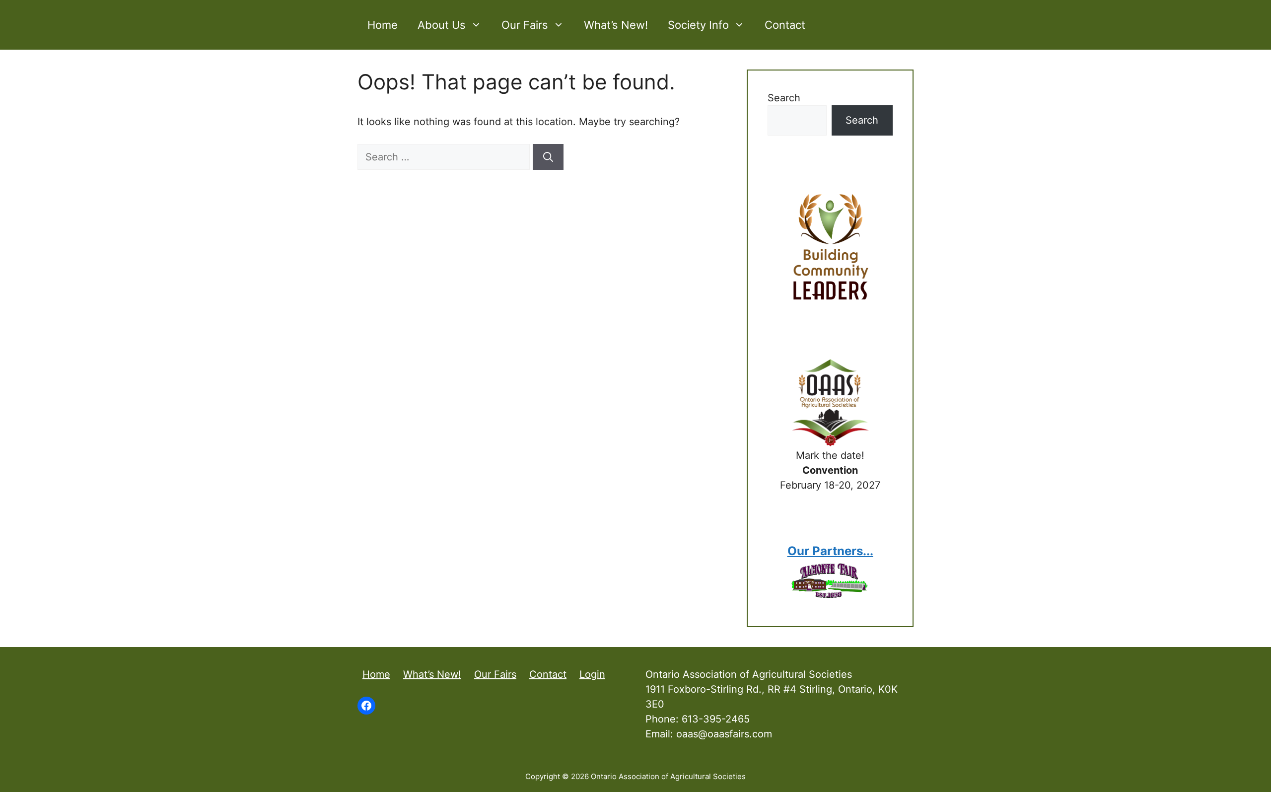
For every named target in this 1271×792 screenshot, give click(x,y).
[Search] (548, 157)
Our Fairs (524, 24)
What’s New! (616, 24)
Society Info (698, 24)
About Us (442, 24)
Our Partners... (830, 551)
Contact (785, 24)
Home (382, 24)
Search (784, 98)
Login (592, 674)
